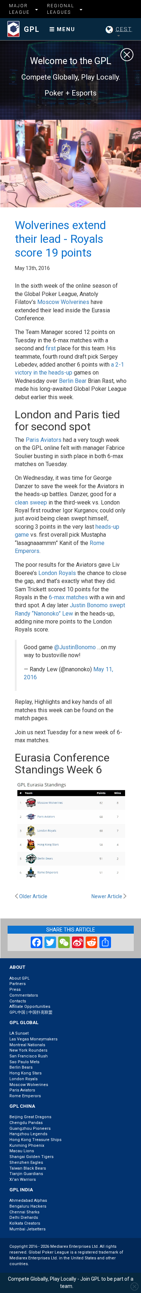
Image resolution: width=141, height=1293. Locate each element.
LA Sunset (19, 1033)
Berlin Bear (72, 380)
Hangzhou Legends (28, 1134)
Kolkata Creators (24, 1223)
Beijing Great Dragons (30, 1117)
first (51, 348)
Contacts (17, 1001)
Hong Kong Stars (25, 1073)
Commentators (23, 995)
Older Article (32, 896)
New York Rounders (28, 1050)
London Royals (57, 573)
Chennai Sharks (24, 1212)
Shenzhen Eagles (26, 1162)
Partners (17, 983)
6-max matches (68, 597)
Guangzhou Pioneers (30, 1128)
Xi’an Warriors (22, 1179)
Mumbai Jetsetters (27, 1229)
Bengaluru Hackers (27, 1206)
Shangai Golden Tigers (31, 1156)
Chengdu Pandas (26, 1122)
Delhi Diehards (23, 1217)
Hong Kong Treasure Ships (35, 1139)
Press (15, 989)
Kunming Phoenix (26, 1145)
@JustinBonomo (75, 647)
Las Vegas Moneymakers (33, 1039)
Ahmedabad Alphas (28, 1200)
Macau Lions (21, 1151)
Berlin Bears (21, 1067)
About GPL (19, 978)
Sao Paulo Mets (24, 1062)
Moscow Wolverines (63, 302)
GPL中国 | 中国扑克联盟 (30, 1012)
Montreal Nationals (27, 1045)
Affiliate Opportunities (29, 1006)
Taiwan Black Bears (27, 1168)
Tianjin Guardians (26, 1173)
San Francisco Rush (28, 1056)
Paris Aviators (43, 439)
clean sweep (31, 502)
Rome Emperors (25, 1096)
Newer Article (107, 896)
